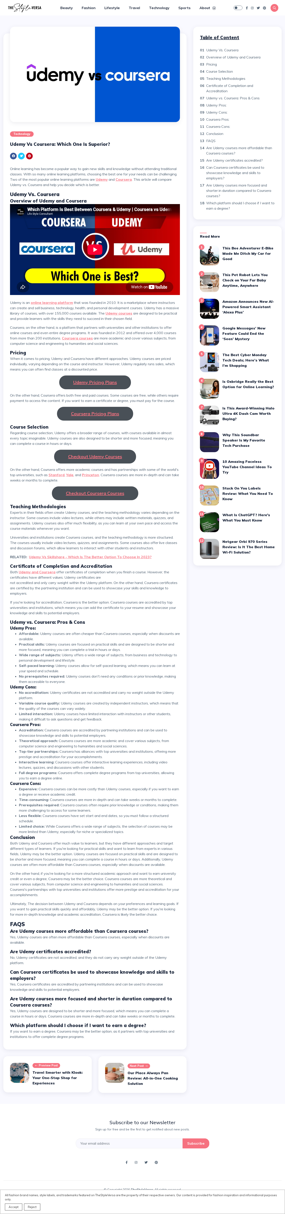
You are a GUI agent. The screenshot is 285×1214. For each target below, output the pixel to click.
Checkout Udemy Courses (95, 456)
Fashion (89, 8)
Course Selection (219, 71)
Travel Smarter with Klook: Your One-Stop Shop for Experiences (58, 1077)
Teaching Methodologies (225, 78)
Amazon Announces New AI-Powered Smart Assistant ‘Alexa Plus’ (248, 306)
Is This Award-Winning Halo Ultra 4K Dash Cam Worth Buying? (248, 413)
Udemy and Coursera (37, 572)
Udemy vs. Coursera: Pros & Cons (233, 98)
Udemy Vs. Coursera (222, 50)
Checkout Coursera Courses (95, 493)
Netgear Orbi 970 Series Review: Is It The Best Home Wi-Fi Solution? (248, 546)
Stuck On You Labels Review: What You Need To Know (247, 493)
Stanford (57, 475)
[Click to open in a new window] (247, 7)
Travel (134, 8)
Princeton (90, 475)
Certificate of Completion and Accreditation (229, 88)
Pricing (211, 64)
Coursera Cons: (218, 126)
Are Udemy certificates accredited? (234, 160)
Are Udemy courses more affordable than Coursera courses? (239, 150)
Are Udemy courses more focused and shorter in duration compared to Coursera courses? (238, 190)
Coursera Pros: (217, 119)
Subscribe (196, 1143)
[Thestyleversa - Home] (24, 7)
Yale (69, 475)
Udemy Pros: (216, 105)
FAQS (211, 140)
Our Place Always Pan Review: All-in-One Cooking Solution (153, 1078)
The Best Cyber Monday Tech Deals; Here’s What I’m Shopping (245, 360)
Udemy (102, 179)
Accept (13, 1207)
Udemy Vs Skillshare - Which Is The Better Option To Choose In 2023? (90, 557)
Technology (159, 8)
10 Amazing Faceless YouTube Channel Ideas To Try (247, 466)
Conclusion (214, 133)
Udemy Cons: (217, 112)
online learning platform (52, 302)
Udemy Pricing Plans (95, 382)
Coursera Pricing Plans (95, 413)
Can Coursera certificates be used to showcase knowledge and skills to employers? (235, 172)
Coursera (124, 179)
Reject (32, 1207)
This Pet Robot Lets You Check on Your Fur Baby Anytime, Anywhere (245, 280)
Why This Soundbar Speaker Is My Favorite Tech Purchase (243, 440)
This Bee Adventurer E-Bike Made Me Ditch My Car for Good (247, 253)
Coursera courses (77, 338)
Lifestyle (112, 8)
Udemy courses (119, 313)
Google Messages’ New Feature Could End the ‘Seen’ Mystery (243, 333)
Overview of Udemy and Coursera (233, 57)
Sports (184, 8)
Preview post (48, 1065)
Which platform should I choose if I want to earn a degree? (240, 206)
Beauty (66, 8)
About (205, 8)
